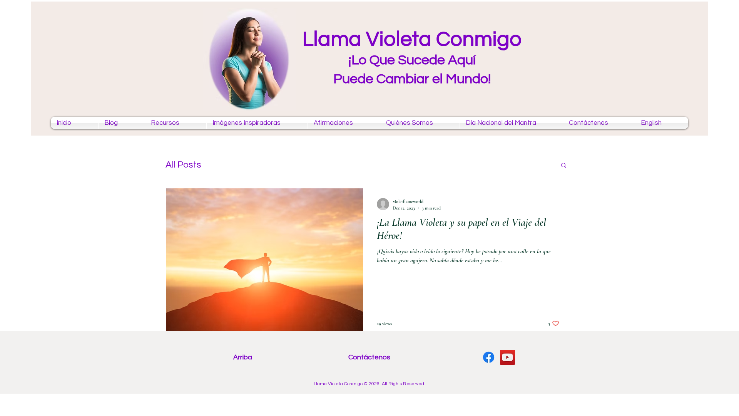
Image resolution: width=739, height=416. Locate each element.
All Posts (183, 164)
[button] (563, 166)
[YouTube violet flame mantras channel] (507, 357)
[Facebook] (488, 357)
